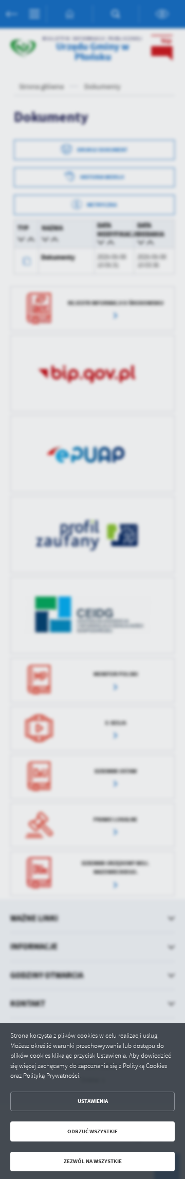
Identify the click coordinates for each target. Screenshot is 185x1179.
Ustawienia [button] (93, 1101)
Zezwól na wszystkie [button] (93, 1161)
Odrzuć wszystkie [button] (92, 1131)
